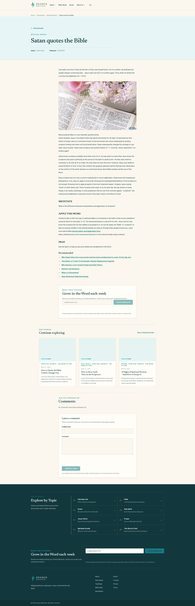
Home (33, 15)
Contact (116, 580)
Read (52, 5)
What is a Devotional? (70, 273)
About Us (80, 5)
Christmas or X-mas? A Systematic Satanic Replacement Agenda (88, 261)
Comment (65, 436)
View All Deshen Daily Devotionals (75, 276)
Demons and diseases (70, 269)
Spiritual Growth (52, 15)
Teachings (98, 584)
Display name (66, 427)
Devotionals (40, 15)
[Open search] (90, 5)
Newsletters (99, 591)
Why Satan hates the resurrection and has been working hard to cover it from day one (96, 257)
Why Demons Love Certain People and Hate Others (82, 265)
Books (71, 5)
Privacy (115, 584)
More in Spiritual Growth (146, 332)
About (97, 576)
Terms (115, 587)
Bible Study (62, 5)
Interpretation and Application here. (86, 231)
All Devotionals (38, 28)
